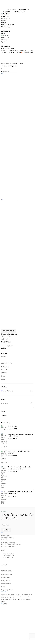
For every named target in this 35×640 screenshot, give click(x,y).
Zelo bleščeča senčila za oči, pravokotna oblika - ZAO (20, 492)
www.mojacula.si (8, 557)
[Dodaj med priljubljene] (8, 327)
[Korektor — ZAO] (4, 428)
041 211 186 (11, 9)
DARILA (3, 379)
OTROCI (4, 373)
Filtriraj (5, 415)
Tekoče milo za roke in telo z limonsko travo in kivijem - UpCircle (19, 468)
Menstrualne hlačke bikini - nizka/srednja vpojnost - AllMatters (20, 435)
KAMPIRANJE (5, 357)
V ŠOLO (3, 360)
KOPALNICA (5, 366)
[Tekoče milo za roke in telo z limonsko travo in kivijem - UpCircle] (4, 477)
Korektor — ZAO (13, 426)
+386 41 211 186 (8, 553)
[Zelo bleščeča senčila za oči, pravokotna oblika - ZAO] (4, 497)
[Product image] (9, 261)
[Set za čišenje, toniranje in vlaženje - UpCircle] (4, 457)
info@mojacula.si (23, 9)
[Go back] (3, 55)
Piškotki (3, 587)
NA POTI (4, 370)
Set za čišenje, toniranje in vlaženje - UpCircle (19, 452)
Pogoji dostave (5, 580)
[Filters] (2, 607)
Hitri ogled (3, 327)
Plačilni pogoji (5, 577)
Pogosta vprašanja (7, 590)
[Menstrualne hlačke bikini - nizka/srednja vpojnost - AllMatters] (4, 440)
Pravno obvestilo (6, 583)
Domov (3, 63)
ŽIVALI (3, 376)
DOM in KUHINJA (6, 363)
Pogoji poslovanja (6, 574)
